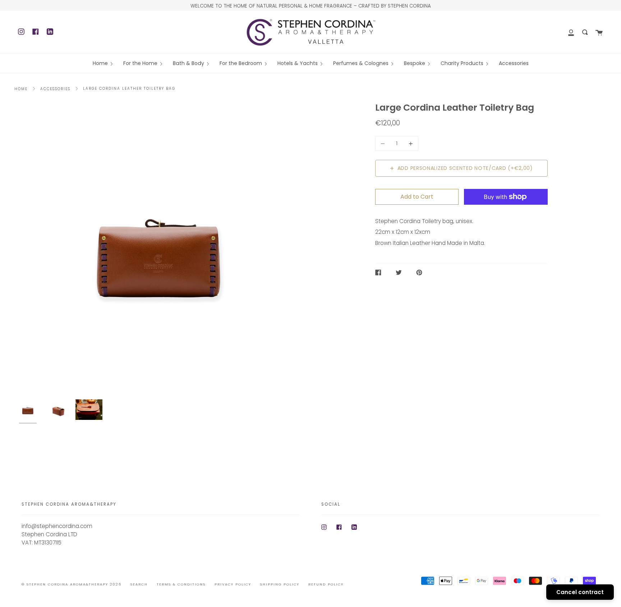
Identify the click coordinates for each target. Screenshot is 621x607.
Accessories (55, 89)
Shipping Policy (279, 584)
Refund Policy (326, 584)
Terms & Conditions (181, 584)
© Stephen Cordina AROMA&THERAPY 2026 (71, 584)
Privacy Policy (233, 584)
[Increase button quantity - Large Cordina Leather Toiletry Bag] (409, 143)
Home (21, 89)
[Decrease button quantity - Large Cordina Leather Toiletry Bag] (383, 143)
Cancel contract (580, 592)
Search (139, 584)
